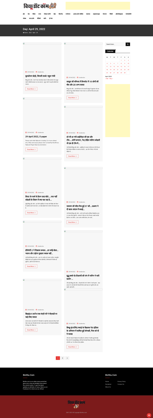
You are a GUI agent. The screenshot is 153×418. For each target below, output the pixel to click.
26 (110, 73)
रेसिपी (111, 14)
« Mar (106, 78)
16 (124, 66)
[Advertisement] (98, 6)
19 (110, 69)
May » (111, 78)
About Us (108, 387)
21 (117, 69)
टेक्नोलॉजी (128, 14)
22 (121, 69)
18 (107, 69)
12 (110, 66)
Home (26, 32)
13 (114, 66)
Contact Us (121, 384)
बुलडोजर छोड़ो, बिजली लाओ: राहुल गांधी (40, 76)
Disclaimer (108, 384)
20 (114, 69)
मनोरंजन (68, 14)
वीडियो (39, 18)
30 (124, 73)
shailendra (41, 72)
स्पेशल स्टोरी (47, 14)
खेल (55, 14)
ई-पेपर (51, 18)
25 (107, 73)
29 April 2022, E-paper (36, 136)
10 (128, 63)
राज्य (39, 14)
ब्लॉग (45, 18)
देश (29, 14)
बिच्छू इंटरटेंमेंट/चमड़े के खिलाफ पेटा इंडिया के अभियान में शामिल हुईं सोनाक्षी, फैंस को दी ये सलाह (83, 330)
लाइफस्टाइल (96, 14)
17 (128, 66)
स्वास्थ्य (88, 14)
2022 (30, 32)
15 (121, 66)
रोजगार (105, 14)
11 (107, 66)
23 (124, 69)
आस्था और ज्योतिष (78, 14)
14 (117, 66)
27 (114, 73)
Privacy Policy (122, 381)
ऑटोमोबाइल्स (119, 14)
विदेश (34, 14)
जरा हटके (31, 18)
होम (24, 14)
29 (121, 73)
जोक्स (24, 18)
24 (128, 69)
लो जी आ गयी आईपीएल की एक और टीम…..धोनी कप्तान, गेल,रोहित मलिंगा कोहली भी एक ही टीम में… (83, 140)
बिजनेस (61, 14)
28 (117, 73)
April (34, 32)
